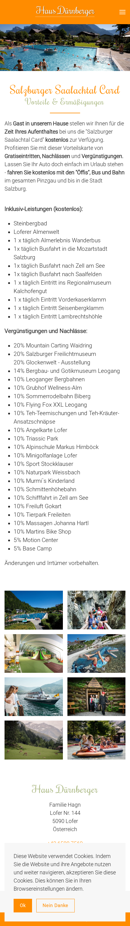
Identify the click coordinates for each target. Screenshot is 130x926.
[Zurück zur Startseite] (65, 12)
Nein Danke (55, 905)
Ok (23, 905)
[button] (122, 12)
